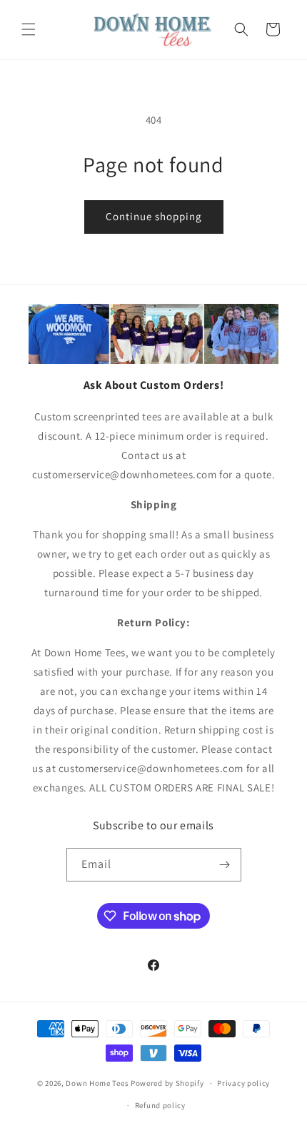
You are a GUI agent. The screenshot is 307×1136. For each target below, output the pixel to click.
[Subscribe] (225, 864)
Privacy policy (243, 1083)
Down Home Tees (97, 1083)
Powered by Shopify (167, 1083)
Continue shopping (154, 216)
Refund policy (160, 1105)
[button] (28, 29)
